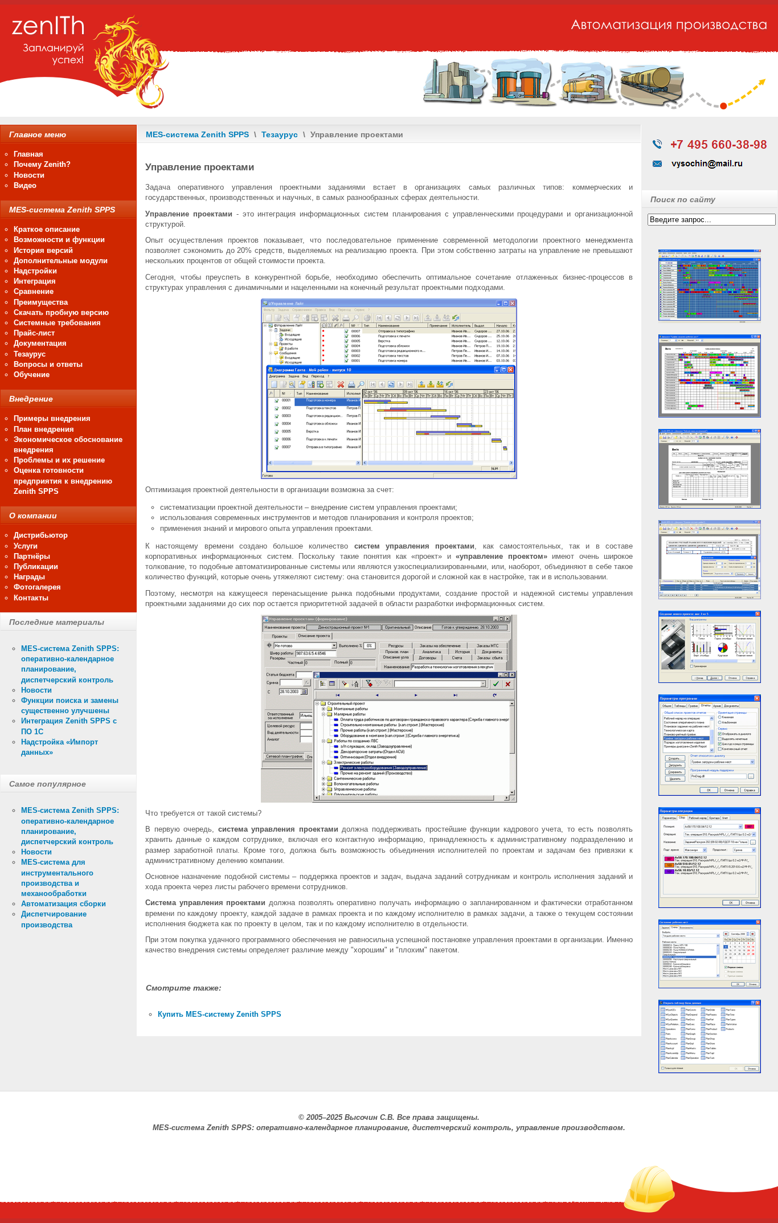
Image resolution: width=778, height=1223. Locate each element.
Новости (36, 690)
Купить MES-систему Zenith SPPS (219, 1014)
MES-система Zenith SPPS (197, 134)
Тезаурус (279, 134)
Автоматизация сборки (63, 903)
